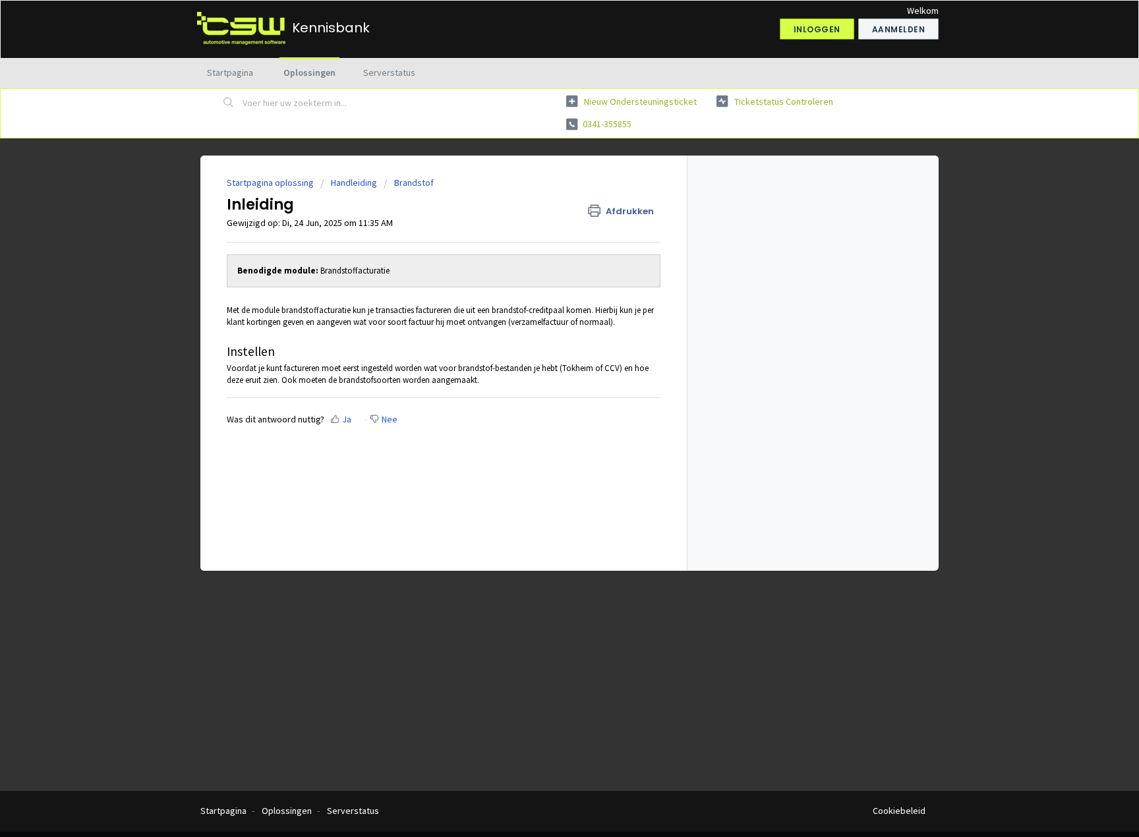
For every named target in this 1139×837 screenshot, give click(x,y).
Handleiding (354, 182)
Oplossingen (309, 72)
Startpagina (230, 72)
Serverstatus (389, 72)
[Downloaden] (545, 247)
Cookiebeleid (899, 811)
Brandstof (414, 182)
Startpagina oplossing (271, 182)
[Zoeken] (228, 103)
